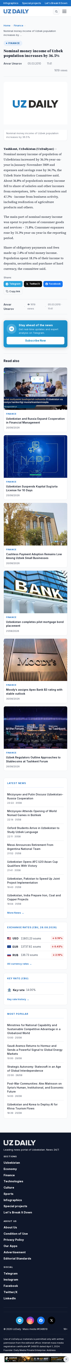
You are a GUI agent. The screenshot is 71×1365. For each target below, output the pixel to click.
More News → (15, 912)
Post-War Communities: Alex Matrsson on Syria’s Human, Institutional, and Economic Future (35, 1087)
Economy (10, 1169)
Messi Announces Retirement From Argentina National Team (30, 846)
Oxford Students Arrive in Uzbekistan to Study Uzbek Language (33, 830)
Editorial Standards (17, 1258)
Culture (9, 1187)
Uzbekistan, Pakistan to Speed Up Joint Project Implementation (33, 880)
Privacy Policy (14, 1239)
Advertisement (15, 1252)
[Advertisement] (35, 1359)
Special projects (31, 3)
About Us (10, 1227)
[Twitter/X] (51, 1320)
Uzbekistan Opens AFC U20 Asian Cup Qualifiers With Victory (32, 863)
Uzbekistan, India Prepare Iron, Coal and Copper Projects (34, 897)
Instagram (11, 1279)
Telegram (14, 283)
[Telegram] (19, 1320)
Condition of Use (16, 1233)
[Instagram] (30, 1320)
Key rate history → (18, 999)
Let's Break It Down (56, 3)
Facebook (55, 283)
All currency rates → (19, 963)
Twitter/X (34, 283)
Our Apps (10, 1246)
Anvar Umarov (13, 63)
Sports (8, 1194)
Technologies (13, 1181)
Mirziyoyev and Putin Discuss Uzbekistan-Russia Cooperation (35, 796)
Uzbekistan (12, 1162)
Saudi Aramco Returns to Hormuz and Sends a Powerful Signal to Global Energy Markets (34, 1049)
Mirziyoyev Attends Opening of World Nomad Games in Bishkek (32, 813)
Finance (18, 25)
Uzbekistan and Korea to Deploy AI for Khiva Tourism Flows (32, 1106)
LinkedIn (10, 1298)
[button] (56, 11)
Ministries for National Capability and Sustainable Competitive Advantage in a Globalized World (34, 1029)
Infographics (10, 3)
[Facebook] (41, 1320)
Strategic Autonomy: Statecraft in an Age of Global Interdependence (34, 1068)
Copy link (14, 291)
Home (7, 25)
